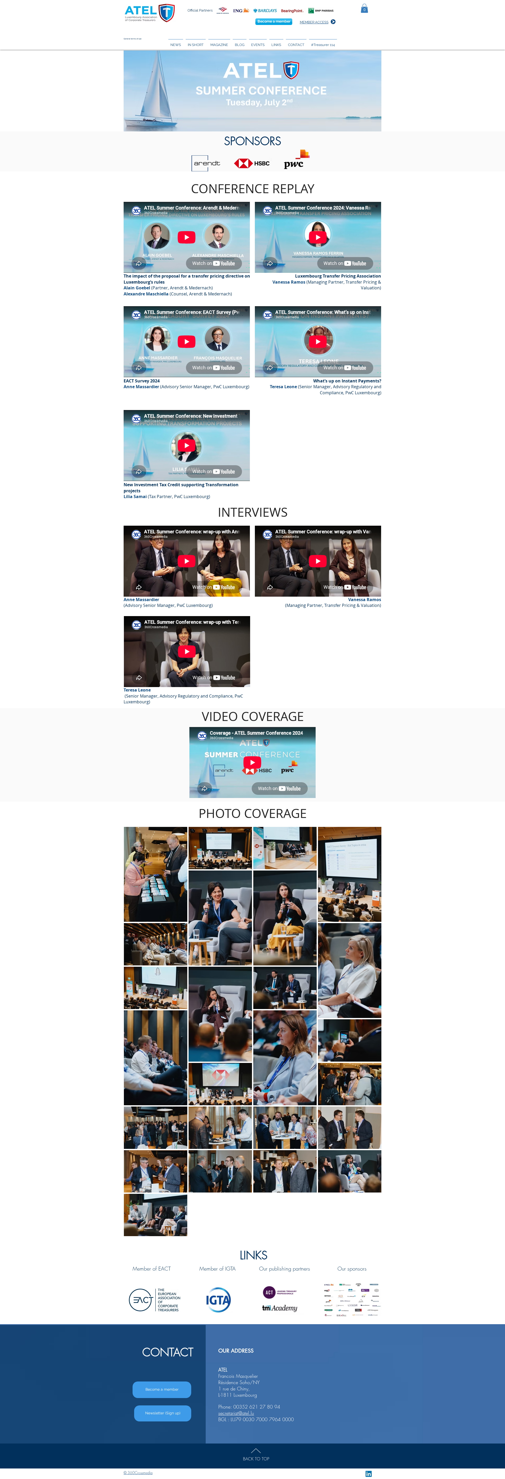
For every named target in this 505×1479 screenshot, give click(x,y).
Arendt (416, 1267)
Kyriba (416, 1286)
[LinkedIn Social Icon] (369, 1474)
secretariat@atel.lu (236, 1413)
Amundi (418, 1261)
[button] (364, 8)
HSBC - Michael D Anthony (439, 1280)
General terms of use (133, 39)
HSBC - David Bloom (431, 1274)
